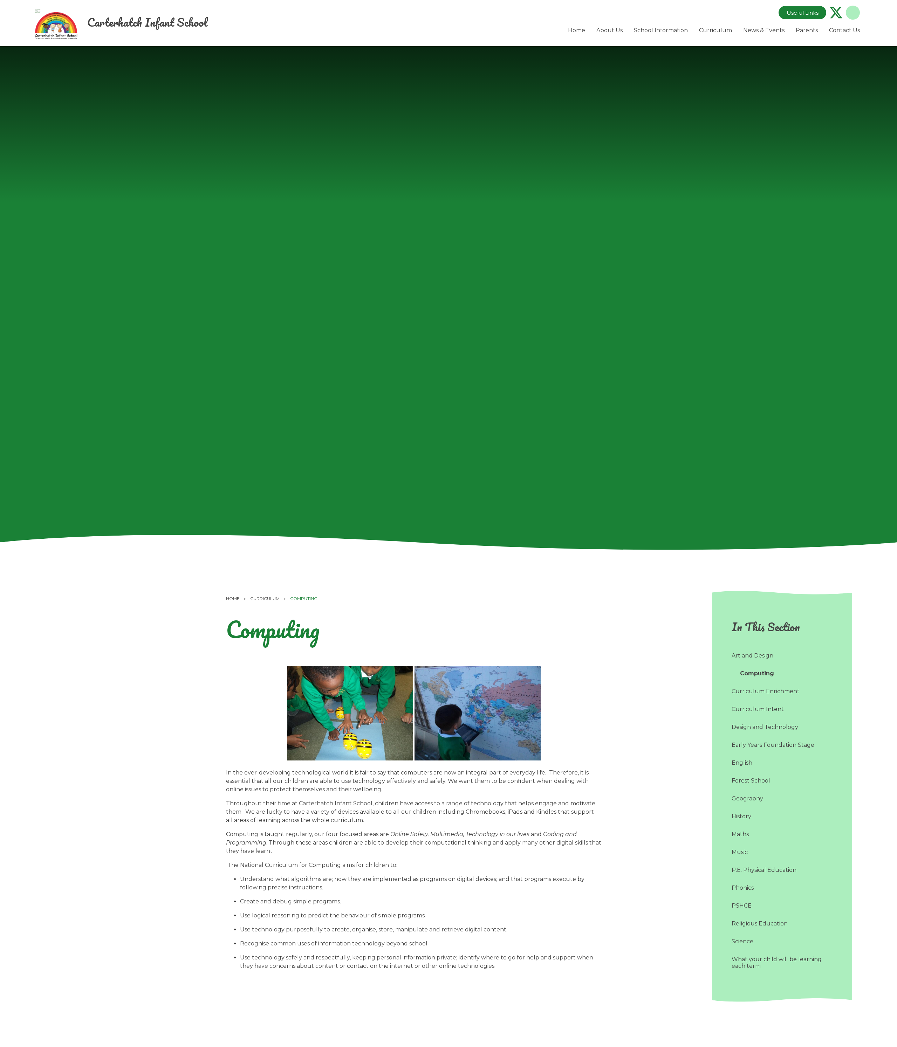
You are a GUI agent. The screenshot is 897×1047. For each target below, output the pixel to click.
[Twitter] (836, 13)
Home (233, 598)
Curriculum (265, 598)
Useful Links (803, 12)
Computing (303, 598)
